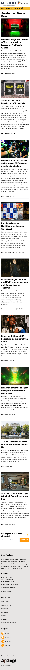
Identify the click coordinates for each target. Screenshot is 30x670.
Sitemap (4, 619)
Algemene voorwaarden (8, 587)
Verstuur (24, 540)
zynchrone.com (6, 665)
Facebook (7, 637)
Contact (3, 615)
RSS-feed (7, 645)
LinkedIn (7, 633)
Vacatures (4, 608)
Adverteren (5, 601)
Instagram (7, 641)
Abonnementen (6, 605)
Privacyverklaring (6, 591)
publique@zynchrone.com (10, 584)
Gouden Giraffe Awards (8, 622)
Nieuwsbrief (5, 612)
